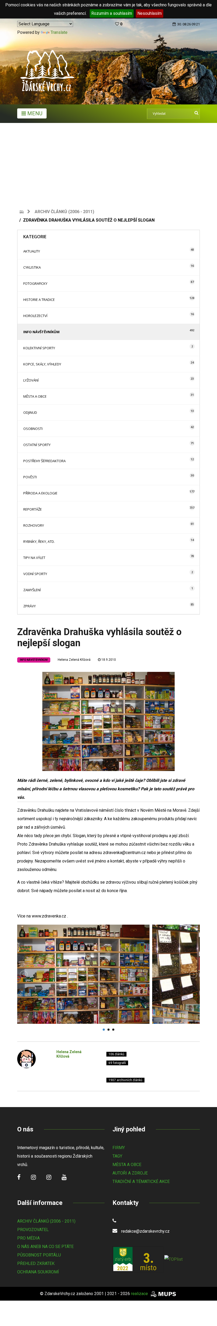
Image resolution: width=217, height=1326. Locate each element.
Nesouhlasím (149, 13)
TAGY (117, 1156)
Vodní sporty (35, 573)
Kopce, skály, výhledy (42, 364)
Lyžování (31, 380)
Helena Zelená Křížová (74, 660)
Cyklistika (32, 267)
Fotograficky (35, 283)
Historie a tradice (39, 299)
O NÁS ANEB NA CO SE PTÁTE (45, 1246)
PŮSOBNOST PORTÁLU (39, 1255)
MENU (34, 113)
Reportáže (32, 509)
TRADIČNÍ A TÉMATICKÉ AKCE (141, 1181)
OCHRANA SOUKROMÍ (38, 1271)
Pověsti (30, 477)
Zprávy (29, 606)
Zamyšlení (32, 590)
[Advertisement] (108, 163)
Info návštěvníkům (41, 331)
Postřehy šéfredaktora (44, 460)
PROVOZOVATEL (33, 1229)
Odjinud (30, 412)
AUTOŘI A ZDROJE (130, 1173)
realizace (140, 1293)
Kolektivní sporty (39, 348)
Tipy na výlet (34, 557)
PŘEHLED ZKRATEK (36, 1263)
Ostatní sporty (37, 444)
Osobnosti (33, 428)
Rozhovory (33, 525)
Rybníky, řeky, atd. (39, 541)
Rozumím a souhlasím (111, 13)
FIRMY (118, 1147)
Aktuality (31, 251)
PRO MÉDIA (28, 1238)
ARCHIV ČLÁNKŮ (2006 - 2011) (46, 1221)
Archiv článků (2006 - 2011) (64, 211)
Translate (59, 32)
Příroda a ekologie (40, 493)
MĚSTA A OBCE (126, 1164)
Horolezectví (35, 315)
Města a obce (35, 396)
